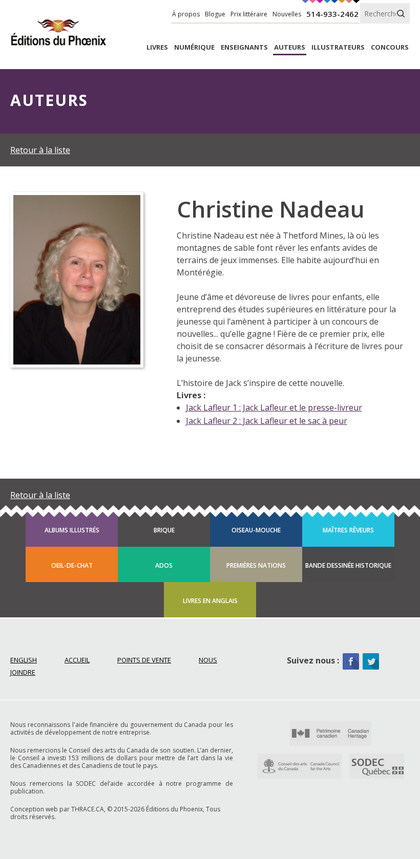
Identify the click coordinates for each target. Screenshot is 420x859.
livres (157, 47)
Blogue (215, 14)
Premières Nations (256, 565)
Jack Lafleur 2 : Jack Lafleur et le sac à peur (266, 420)
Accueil (77, 659)
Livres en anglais (210, 600)
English (23, 659)
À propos (186, 14)
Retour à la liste (40, 150)
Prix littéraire (248, 14)
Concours (390, 47)
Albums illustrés (72, 530)
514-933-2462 (332, 14)
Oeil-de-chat (72, 565)
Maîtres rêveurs (348, 530)
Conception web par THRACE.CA (57, 809)
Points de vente (144, 659)
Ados (164, 565)
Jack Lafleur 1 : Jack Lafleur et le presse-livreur (274, 407)
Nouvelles (286, 14)
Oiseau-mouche (256, 530)
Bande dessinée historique (348, 565)
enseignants (244, 47)
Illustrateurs (338, 47)
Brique (164, 530)
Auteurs (289, 47)
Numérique (194, 47)
